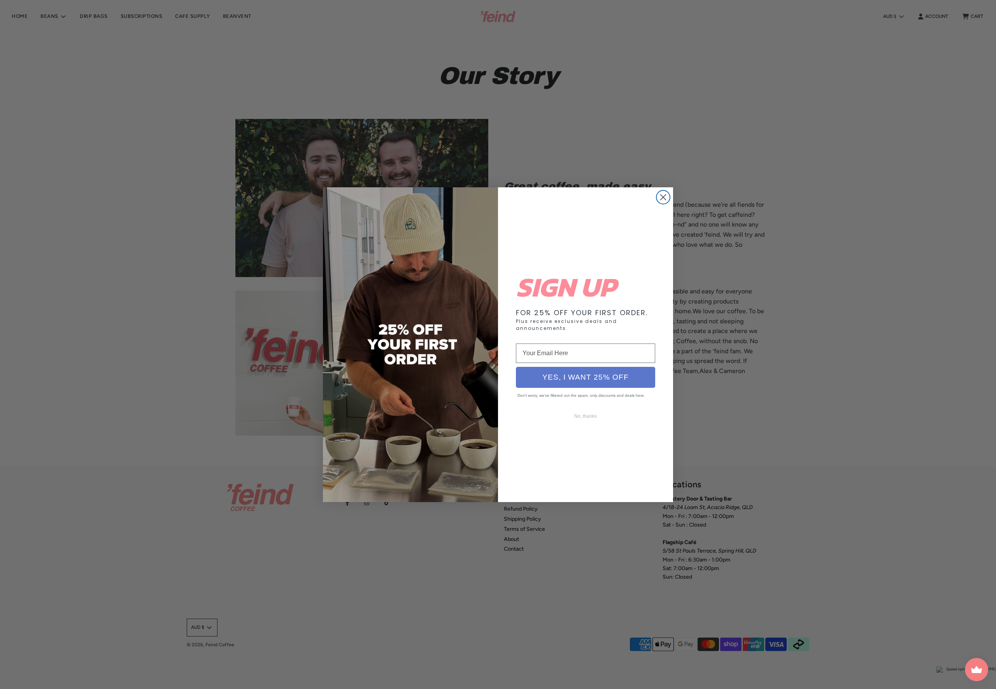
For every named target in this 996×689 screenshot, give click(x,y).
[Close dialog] (663, 197)
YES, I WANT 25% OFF (585, 377)
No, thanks (585, 416)
